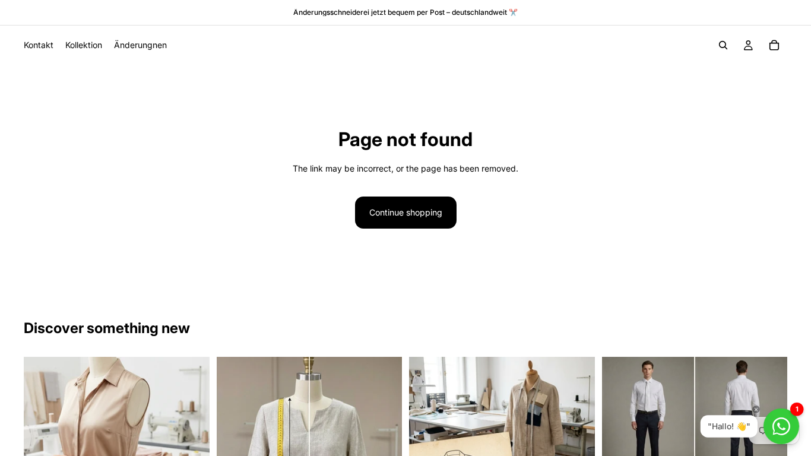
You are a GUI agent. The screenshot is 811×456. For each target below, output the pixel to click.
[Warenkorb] (774, 45)
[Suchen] (723, 45)
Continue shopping (405, 212)
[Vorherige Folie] (620, 419)
